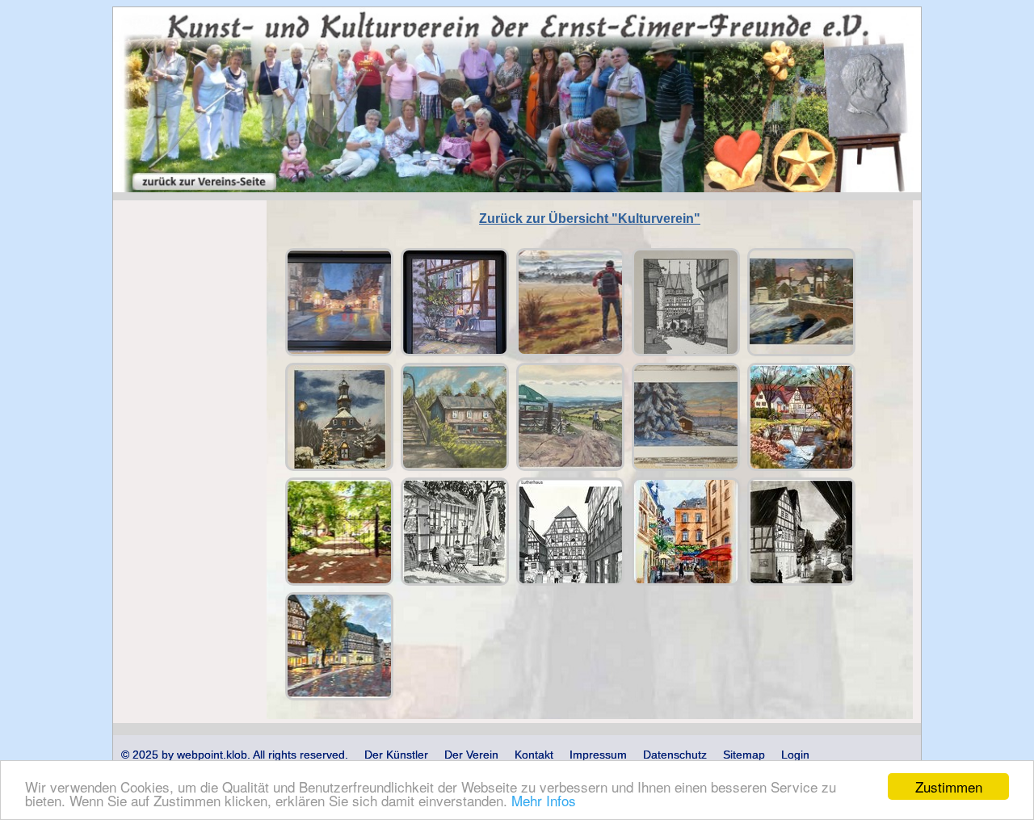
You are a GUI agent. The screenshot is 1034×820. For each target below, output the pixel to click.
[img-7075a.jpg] (454, 302)
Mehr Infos (543, 800)
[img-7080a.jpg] (686, 417)
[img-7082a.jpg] (339, 417)
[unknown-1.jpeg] (801, 531)
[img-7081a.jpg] (801, 302)
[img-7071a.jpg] (570, 417)
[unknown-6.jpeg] (801, 417)
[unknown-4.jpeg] (454, 531)
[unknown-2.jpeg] (686, 531)
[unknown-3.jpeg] (570, 531)
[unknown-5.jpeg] (339, 531)
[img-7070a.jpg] (570, 302)
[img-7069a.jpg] (454, 417)
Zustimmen (948, 786)
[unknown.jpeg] (339, 646)
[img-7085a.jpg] (686, 302)
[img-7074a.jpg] (339, 302)
